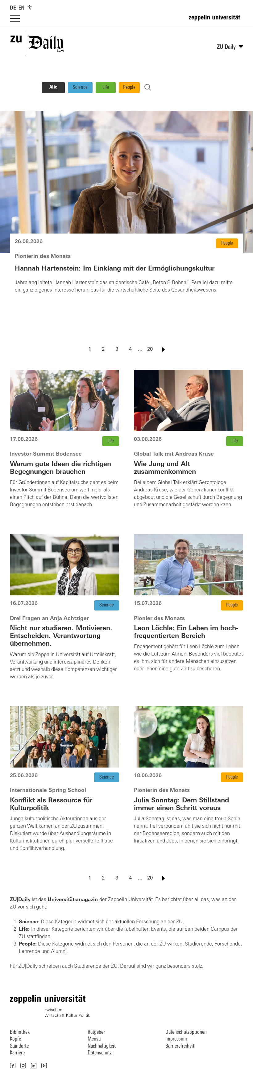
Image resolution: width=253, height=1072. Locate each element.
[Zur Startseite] (216, 20)
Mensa (94, 1039)
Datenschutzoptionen (186, 1032)
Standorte (19, 1046)
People (129, 87)
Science (80, 87)
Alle (53, 87)
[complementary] (30, 7)
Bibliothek (20, 1032)
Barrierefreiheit (179, 1046)
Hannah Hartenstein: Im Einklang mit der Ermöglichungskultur (114, 269)
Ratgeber (96, 1032)
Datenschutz (100, 1053)
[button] (13, 1066)
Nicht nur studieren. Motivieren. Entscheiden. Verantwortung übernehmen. (61, 636)
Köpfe (15, 1039)
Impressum (176, 1039)
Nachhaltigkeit (102, 1046)
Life (105, 87)
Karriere (17, 1053)
